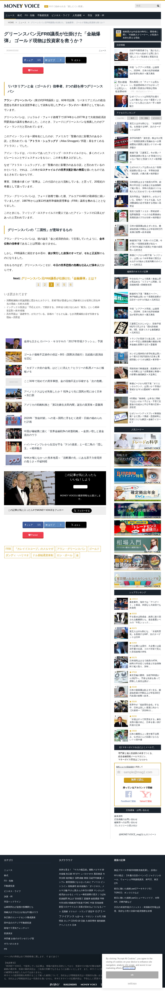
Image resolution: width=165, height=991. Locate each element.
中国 (92, 903)
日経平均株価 (95, 878)
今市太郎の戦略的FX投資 (71, 903)
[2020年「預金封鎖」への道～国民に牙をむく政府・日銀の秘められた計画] (14, 420)
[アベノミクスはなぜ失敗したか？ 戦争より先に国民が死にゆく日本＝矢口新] (14, 394)
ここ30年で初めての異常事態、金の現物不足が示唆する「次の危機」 (64, 381)
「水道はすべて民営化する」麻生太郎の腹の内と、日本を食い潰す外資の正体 (145, 722)
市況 (90, 15)
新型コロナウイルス (68, 907)
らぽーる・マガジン (84, 916)
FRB (8, 548)
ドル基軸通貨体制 (43, 555)
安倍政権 (99, 903)
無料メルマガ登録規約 (125, 767)
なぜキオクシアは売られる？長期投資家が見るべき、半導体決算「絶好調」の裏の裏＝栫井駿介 (145, 170)
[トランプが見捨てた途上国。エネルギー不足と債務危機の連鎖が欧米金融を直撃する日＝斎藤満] (121, 343)
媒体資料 (118, 816)
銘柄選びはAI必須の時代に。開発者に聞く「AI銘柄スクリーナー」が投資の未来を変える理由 (140, 35)
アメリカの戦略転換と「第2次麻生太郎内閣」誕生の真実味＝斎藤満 (63, 404)
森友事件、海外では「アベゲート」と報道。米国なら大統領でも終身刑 (145, 605)
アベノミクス (65, 925)
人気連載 (77, 15)
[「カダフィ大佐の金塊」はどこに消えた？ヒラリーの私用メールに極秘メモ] (14, 370)
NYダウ (76, 874)
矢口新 (69, 874)
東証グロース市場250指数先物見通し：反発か (135, 870)
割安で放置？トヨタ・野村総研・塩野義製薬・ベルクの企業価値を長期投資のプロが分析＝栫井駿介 (145, 214)
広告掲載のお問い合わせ (125, 819)
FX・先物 (29, 15)
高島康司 (72, 886)
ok (132, 975)
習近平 (91, 911)
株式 (19, 15)
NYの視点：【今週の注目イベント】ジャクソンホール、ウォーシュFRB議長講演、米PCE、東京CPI (137, 879)
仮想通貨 (95, 898)
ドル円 (98, 916)
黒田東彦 (98, 874)
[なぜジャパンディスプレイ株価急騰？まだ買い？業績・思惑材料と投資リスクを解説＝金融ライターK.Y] (121, 417)
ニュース (10, 15)
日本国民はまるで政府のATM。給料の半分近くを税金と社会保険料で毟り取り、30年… (145, 663)
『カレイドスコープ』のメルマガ (34, 548)
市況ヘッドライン (12, 901)
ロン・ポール (64, 555)
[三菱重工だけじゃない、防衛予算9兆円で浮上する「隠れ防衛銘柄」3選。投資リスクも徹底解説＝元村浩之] (121, 328)
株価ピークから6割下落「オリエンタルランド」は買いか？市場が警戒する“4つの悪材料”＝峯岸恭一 (145, 388)
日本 (74, 925)
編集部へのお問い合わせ (125, 822)
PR (5, 949)
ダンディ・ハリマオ (17, 555)
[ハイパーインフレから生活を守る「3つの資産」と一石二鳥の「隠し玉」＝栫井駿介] (14, 446)
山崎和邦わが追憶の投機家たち (18, 907)
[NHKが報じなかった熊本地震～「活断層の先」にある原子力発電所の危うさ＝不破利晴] (14, 460)
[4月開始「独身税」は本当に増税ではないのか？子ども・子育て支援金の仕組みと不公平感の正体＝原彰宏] (121, 402)
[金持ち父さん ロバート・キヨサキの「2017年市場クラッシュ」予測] (14, 343)
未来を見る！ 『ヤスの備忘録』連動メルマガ (80, 869)
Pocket (34, 70)
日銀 (83, 921)
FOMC (86, 903)
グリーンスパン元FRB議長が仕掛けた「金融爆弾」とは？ (59, 278)
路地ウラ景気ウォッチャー (16, 928)
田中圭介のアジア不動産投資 (17, 923)
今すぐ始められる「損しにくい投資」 (67, 6)
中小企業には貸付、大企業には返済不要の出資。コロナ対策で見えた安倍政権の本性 (145, 649)
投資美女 (8, 933)
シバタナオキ (87, 874)
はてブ (51, 60)
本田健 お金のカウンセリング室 (19, 938)
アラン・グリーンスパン (71, 548)
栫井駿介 (70, 878)
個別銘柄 (101, 921)
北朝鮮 (65, 911)
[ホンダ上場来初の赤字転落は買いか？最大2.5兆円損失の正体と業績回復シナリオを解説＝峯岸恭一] (121, 358)
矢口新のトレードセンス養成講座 (19, 917)
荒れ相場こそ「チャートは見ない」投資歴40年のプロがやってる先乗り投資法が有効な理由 (144, 85)
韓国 (86, 878)
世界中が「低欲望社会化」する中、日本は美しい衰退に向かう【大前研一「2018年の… (144, 707)
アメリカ (96, 882)
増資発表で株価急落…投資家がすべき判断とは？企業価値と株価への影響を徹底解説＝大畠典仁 (145, 371)
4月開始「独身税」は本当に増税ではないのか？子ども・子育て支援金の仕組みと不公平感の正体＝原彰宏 (145, 402)
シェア (29, 60)
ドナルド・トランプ (78, 911)
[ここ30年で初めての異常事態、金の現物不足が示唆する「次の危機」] (14, 382)
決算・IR (99, 15)
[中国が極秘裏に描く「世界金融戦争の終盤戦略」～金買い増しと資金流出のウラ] (14, 433)
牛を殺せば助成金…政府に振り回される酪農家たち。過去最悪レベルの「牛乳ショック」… (145, 619)
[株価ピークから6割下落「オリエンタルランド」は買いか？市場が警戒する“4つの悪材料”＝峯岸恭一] (121, 388)
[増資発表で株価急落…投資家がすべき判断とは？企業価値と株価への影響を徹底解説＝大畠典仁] (121, 373)
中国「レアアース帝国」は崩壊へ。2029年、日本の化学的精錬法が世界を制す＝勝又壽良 (144, 70)
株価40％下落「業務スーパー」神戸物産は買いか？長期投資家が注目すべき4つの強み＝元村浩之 (145, 297)
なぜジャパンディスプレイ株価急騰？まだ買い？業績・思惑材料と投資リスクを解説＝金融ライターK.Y (145, 417)
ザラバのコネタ (11, 944)
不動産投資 (43, 15)
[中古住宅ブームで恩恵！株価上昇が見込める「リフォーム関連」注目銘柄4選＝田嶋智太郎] (121, 283)
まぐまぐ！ (54, 956)
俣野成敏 (79, 878)
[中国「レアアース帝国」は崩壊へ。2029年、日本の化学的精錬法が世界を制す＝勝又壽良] (121, 313)
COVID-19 (75, 921)
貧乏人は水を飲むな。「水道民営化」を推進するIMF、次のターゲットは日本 (145, 126)
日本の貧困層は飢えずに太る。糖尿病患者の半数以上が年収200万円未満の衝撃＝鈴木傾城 (146, 229)
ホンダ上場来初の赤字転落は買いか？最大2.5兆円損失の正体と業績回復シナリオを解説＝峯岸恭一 (145, 356)
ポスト (77, 60)
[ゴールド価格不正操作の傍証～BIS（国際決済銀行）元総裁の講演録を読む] (14, 357)
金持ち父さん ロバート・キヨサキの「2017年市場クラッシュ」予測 (63, 341)
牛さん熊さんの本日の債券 (80, 890)
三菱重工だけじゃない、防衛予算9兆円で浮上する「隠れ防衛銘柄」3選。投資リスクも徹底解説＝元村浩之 (145, 328)
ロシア (67, 921)
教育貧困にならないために (78, 882)
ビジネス (156, 118)
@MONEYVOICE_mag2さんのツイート (137, 834)
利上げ (71, 898)
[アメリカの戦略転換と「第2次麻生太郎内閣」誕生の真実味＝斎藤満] (14, 407)
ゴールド (94, 548)
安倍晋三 (79, 898)
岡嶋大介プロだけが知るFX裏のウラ (21, 912)
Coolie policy (129, 968)
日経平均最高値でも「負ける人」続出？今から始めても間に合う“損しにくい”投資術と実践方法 (145, 53)
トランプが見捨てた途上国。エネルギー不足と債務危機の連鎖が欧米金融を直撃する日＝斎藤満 (145, 341)
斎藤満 (87, 898)
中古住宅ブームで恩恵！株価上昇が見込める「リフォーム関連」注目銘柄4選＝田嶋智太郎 (145, 282)
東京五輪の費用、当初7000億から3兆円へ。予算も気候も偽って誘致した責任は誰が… (145, 678)
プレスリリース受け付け (125, 825)
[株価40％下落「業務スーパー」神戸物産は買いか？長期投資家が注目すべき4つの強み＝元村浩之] (121, 298)
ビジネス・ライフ (61, 15)
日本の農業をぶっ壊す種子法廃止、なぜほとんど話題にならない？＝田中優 (144, 737)
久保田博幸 (91, 921)
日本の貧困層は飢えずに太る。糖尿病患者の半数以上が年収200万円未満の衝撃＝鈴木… (145, 693)
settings (132, 983)
